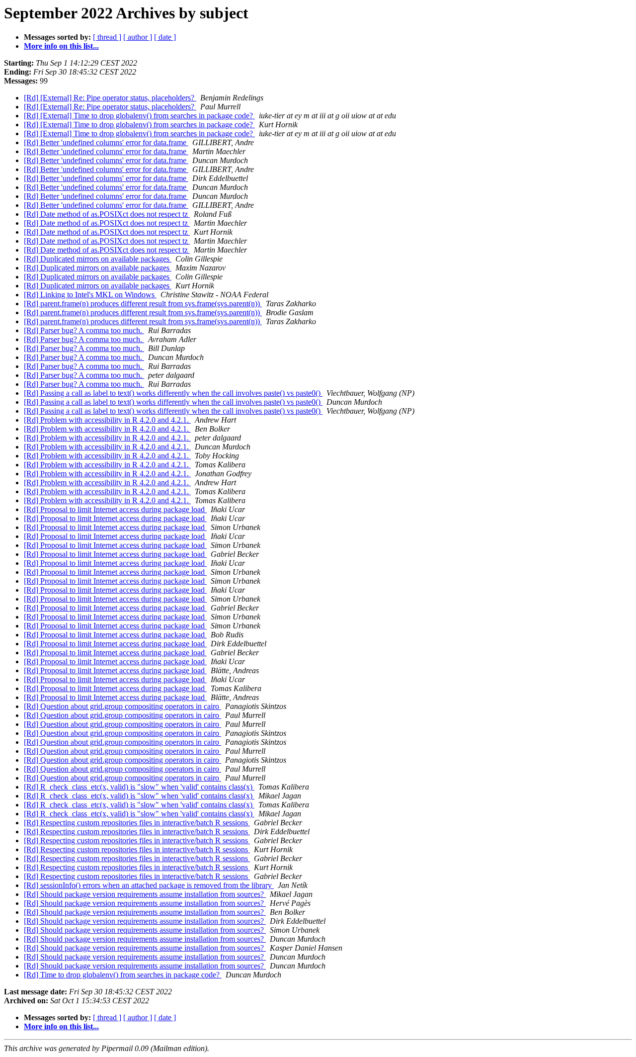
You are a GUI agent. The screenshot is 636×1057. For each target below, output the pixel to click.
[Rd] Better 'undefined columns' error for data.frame (106, 142)
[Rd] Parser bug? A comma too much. (84, 330)
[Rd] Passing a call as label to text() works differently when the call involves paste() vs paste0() (173, 393)
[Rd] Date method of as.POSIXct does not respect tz (107, 214)
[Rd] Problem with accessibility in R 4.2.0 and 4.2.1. (107, 420)
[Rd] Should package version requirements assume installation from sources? (145, 894)
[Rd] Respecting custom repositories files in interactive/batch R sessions (137, 822)
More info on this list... (61, 46)
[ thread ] (107, 37)
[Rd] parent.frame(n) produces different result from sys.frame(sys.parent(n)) (143, 303)
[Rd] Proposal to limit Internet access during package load (115, 509)
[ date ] (165, 37)
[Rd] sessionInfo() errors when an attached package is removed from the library (149, 885)
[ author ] (137, 37)
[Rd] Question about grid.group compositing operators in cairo (122, 706)
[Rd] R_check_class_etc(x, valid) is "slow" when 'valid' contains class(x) (139, 787)
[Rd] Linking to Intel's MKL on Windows (90, 294)
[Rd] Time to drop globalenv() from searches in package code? (123, 974)
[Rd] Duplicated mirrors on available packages (97, 259)
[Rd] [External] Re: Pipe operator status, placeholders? (110, 97)
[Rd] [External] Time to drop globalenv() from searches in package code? (139, 115)
